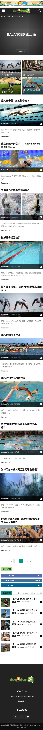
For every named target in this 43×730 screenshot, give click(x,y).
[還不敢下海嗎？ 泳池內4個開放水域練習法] (21, 305)
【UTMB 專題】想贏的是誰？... (25, 622)
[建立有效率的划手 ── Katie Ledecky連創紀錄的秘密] (21, 161)
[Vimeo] (27, 717)
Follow (37, 580)
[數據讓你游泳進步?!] (21, 255)
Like (39, 575)
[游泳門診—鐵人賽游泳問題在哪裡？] (21, 487)
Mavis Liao (20, 613)
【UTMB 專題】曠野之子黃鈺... (25, 599)
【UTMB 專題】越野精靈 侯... (24, 644)
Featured (25, 593)
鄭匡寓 (18, 602)
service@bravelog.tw (25, 696)
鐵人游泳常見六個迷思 (13, 377)
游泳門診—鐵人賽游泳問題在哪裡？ (20, 469)
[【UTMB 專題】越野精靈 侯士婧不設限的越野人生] (5, 647)
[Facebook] (15, 717)
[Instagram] (21, 717)
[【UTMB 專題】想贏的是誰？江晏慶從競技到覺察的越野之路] (5, 625)
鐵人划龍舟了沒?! (10, 334)
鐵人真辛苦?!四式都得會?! (15, 100)
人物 (14, 602)
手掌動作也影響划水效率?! (15, 190)
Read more (5, 137)
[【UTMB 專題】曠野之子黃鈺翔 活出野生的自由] (5, 602)
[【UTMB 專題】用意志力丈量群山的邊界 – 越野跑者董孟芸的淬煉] (5, 613)
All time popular (36, 593)
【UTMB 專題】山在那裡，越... (25, 633)
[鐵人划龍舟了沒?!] (21, 349)
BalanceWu (5, 123)
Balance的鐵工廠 (7, 89)
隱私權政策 (22, 701)
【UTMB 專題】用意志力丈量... (25, 610)
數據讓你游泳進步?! (11, 237)
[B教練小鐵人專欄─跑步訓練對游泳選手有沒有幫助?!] (21, 534)
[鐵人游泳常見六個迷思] (21, 394)
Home (3, 17)
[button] (40, 11)
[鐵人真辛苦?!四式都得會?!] (21, 115)
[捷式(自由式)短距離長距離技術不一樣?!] (21, 442)
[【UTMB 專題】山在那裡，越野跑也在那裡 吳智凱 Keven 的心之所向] (5, 636)
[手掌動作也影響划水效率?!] (21, 206)
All (18, 593)
